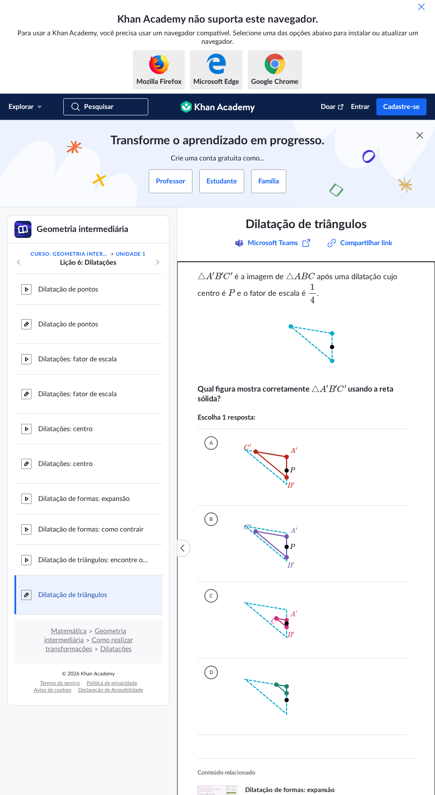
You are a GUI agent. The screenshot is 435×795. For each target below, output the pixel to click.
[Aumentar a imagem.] (306, 344)
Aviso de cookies (52, 689)
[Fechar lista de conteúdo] (183, 548)
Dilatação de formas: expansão (84, 498)
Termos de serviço (60, 683)
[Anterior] (19, 262)
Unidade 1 (131, 254)
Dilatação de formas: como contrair (91, 529)
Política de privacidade (112, 683)
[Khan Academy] (218, 107)
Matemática (69, 631)
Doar (328, 106)
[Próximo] (158, 262)
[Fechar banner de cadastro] (419, 135)
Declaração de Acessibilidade (110, 689)
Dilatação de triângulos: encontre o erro (93, 560)
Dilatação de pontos (68, 289)
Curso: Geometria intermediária (70, 254)
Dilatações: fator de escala (77, 359)
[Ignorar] (421, 7)
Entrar (360, 106)
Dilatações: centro (65, 429)
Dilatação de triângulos (72, 595)
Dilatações (116, 649)
